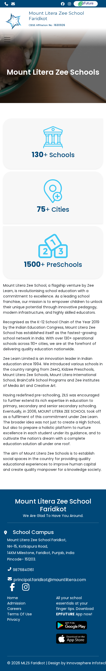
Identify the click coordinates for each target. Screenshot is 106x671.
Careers (14, 608)
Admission (16, 603)
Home (12, 597)
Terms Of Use (19, 614)
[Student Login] (86, 3)
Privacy (13, 619)
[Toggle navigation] (7, 40)
